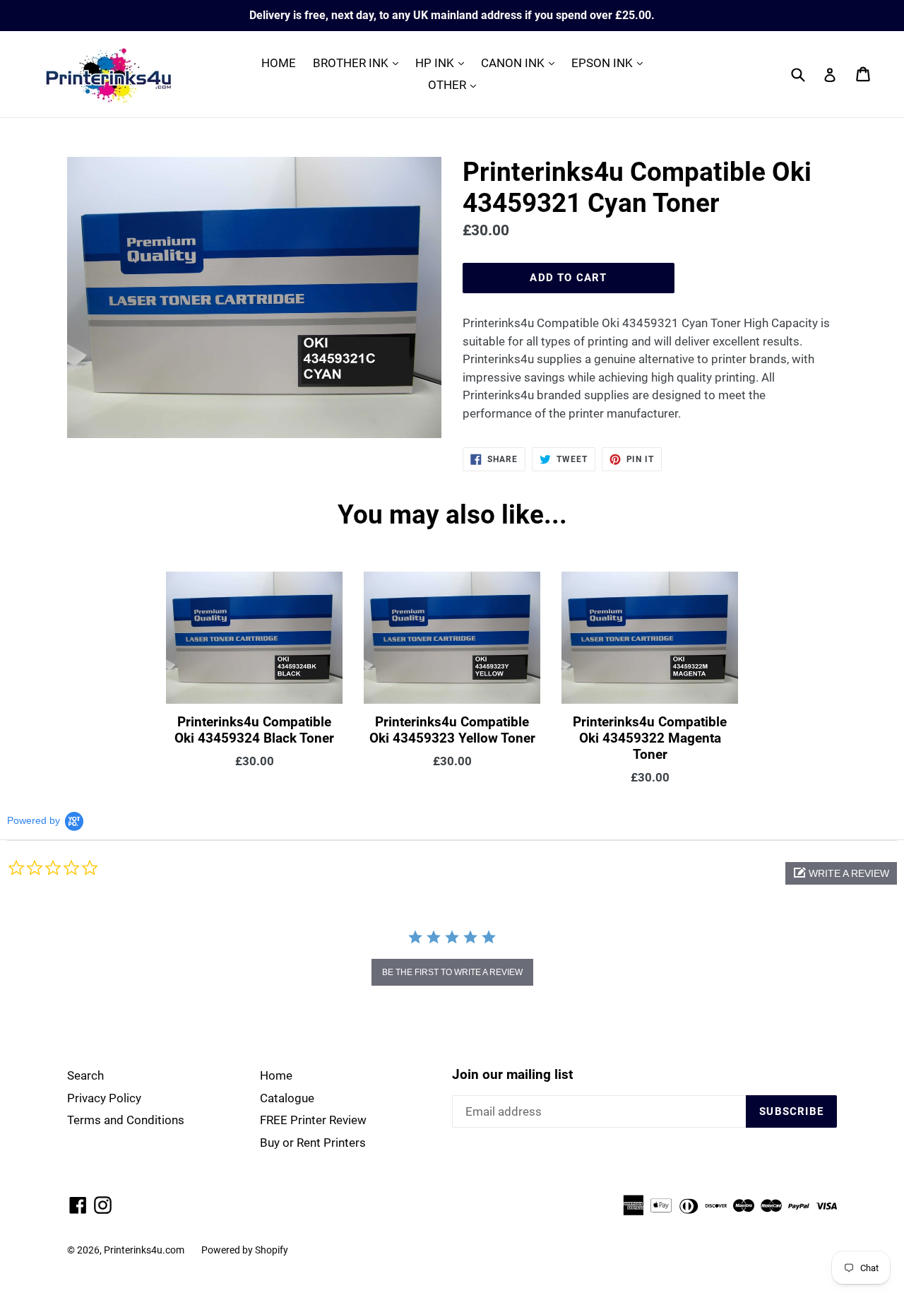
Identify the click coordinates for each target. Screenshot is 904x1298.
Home (276, 1075)
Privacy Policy (104, 1098)
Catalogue (287, 1098)
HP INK (443, 62)
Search (85, 1075)
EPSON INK (610, 62)
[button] (841, 873)
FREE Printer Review (313, 1120)
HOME (278, 63)
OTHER (455, 84)
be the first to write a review (452, 972)
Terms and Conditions (125, 1120)
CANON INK (521, 62)
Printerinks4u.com (144, 1250)
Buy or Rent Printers (313, 1142)
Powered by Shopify (244, 1250)
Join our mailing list (512, 1074)
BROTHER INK (359, 62)
